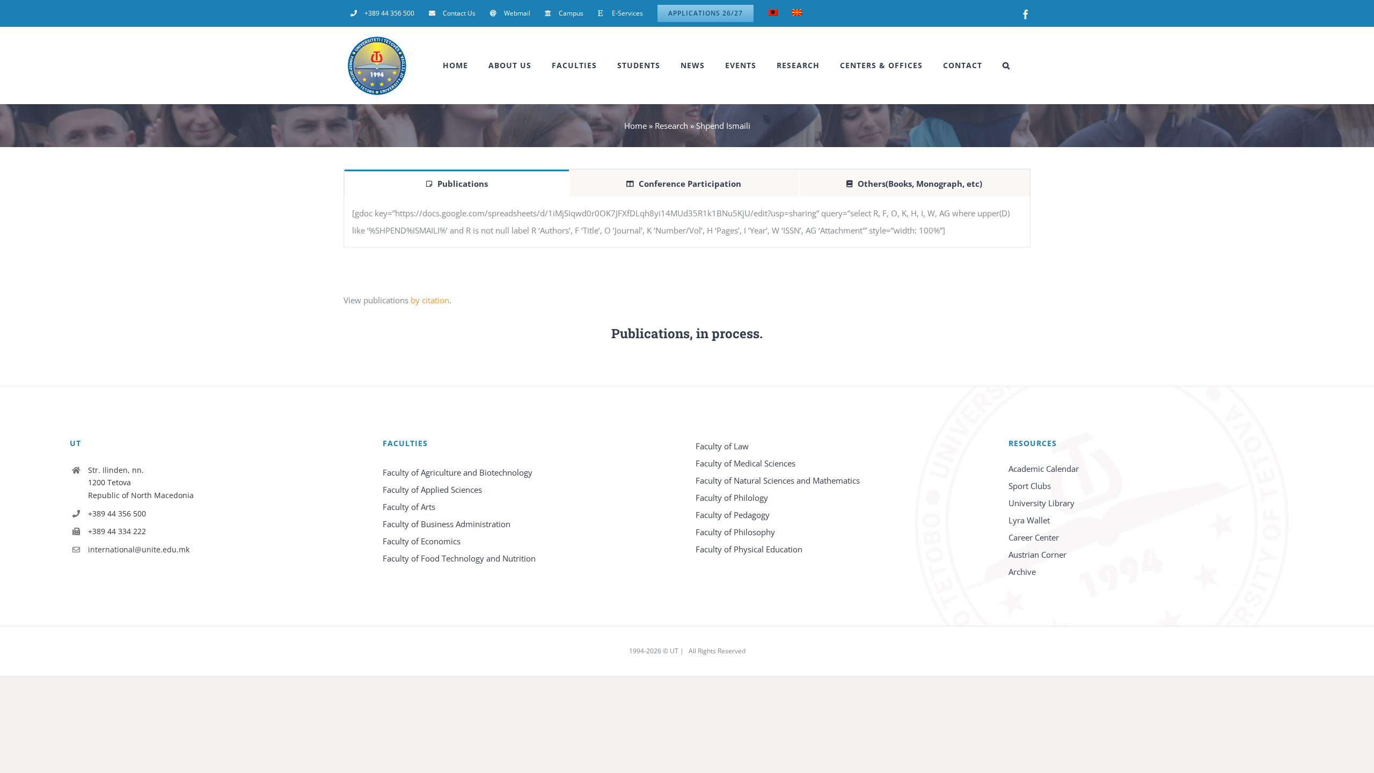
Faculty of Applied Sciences (432, 489)
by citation (430, 300)
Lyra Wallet (1029, 520)
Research (671, 125)
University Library (1041, 503)
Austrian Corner (1037, 554)
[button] (1006, 65)
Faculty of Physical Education (749, 549)
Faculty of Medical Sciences (745, 463)
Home (635, 125)
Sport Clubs (1029, 485)
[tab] (457, 183)
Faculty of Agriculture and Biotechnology (457, 472)
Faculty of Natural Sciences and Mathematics (778, 480)
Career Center (1033, 537)
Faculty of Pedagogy (733, 514)
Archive (1022, 571)
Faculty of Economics (422, 541)
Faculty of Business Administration (446, 524)
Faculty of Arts (409, 506)
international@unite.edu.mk (138, 549)
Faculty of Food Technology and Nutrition (459, 558)
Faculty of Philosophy (735, 532)
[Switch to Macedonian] (797, 13)
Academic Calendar (1043, 468)
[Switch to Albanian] (773, 13)
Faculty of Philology (732, 497)
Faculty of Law (722, 446)
